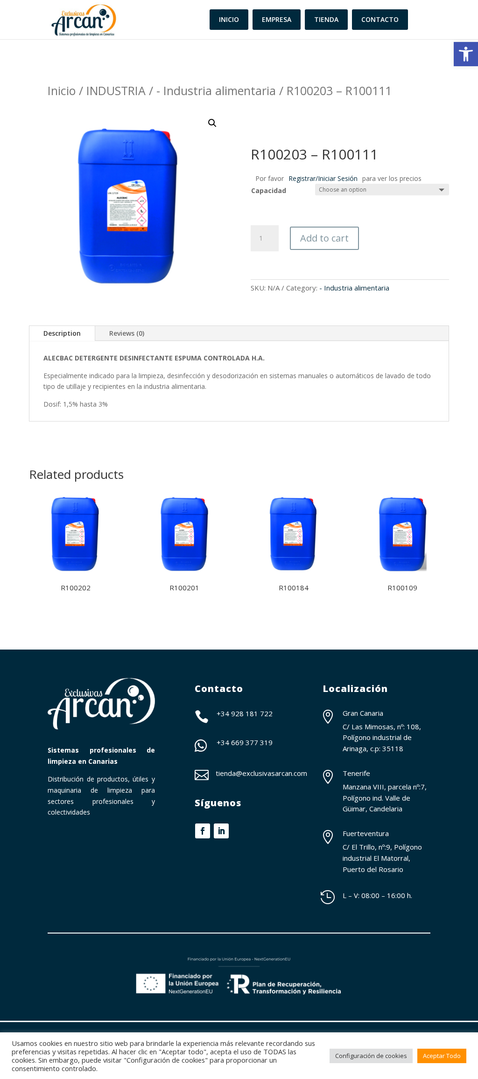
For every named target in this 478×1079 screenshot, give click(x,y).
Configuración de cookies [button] (371, 1055)
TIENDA (326, 19)
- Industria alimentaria (216, 90)
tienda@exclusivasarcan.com (261, 773)
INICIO (229, 19)
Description (62, 333)
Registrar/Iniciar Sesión (323, 178)
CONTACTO (380, 19)
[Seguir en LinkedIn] (221, 830)
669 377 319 (252, 742)
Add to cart (324, 238)
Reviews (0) (126, 333)
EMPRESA (276, 19)
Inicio (62, 90)
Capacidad (268, 190)
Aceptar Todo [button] (442, 1055)
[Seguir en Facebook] (202, 830)
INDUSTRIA (116, 90)
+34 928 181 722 (245, 713)
